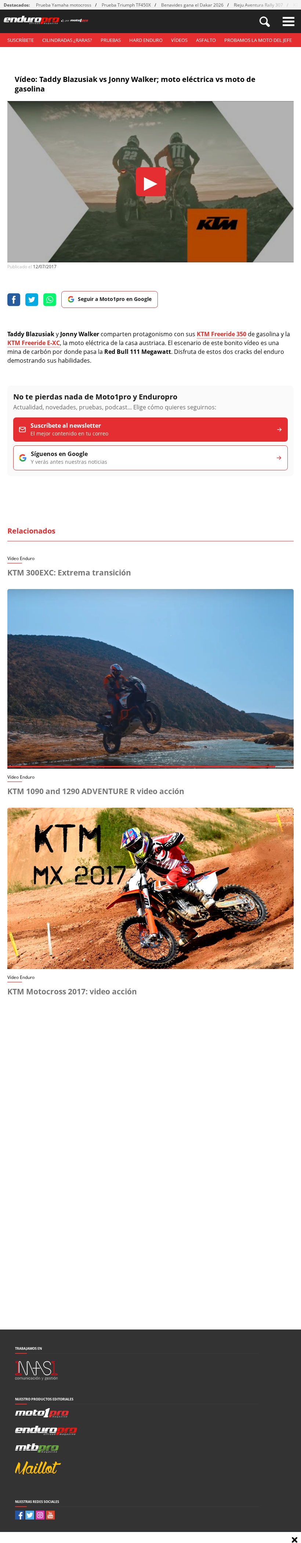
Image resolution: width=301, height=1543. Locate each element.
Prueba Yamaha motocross (63, 5)
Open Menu (288, 21)
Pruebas (111, 40)
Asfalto (206, 40)
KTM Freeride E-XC (33, 343)
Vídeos (179, 40)
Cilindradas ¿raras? (67, 40)
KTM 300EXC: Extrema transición (69, 572)
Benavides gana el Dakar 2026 (192, 5)
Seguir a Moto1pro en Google (115, 298)
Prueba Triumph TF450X (126, 5)
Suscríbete (20, 40)
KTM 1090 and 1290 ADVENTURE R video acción (95, 791)
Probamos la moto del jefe (258, 40)
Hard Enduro (146, 40)
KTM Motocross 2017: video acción (72, 991)
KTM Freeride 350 (221, 334)
